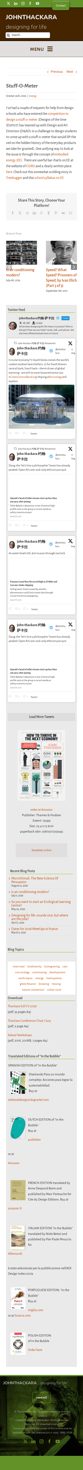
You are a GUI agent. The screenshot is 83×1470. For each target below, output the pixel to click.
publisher (34, 1139)
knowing (44, 983)
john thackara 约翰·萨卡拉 (31, 351)
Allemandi (15, 1253)
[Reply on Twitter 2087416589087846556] (11, 609)
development (57, 972)
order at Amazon (41, 809)
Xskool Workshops (20, 1035)
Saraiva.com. (23, 1315)
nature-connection (33, 989)
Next (69, 72)
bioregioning (52, 966)
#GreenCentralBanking (22, 376)
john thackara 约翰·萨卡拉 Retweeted (36, 343)
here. (9, 172)
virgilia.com (35, 1310)
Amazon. (14, 1163)
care (64, 966)
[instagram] (23, 3)
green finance (28, 983)
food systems (54, 978)
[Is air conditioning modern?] (21, 243)
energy (33, 96)
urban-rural (54, 989)
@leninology (54, 376)
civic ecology (22, 972)
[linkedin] (15, 3)
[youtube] (37, 3)
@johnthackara (60, 351)
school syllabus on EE (49, 178)
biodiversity (34, 966)
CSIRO (31, 166)
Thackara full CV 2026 (22, 1006)
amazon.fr (15, 1208)
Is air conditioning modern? (30, 892)
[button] (9, 267)
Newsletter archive (41, 850)
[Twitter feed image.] (41, 407)
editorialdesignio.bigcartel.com (28, 1099)
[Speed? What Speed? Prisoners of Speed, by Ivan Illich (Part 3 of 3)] (61, 243)
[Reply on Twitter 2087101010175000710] (11, 433)
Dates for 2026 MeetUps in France (34, 929)
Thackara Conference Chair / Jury (29, 1020)
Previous (57, 72)
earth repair (26, 978)
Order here (35, 1350)
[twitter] (8, 3)
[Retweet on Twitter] (15, 343)
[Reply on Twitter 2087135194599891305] (11, 525)
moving (56, 983)
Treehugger (14, 178)
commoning (39, 972)
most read (19, 966)
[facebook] (30, 3)
